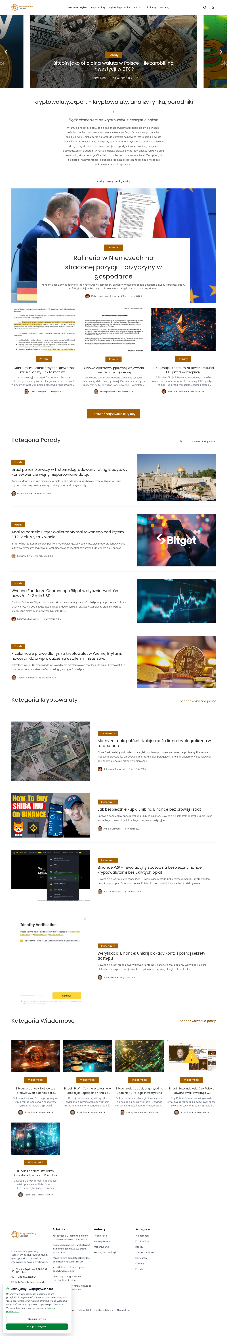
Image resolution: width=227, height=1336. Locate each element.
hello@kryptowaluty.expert (29, 1282)
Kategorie (142, 1229)
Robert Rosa (100, 1235)
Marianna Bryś (101, 1246)
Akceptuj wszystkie (37, 1326)
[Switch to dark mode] (213, 7)
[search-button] (204, 7)
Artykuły (59, 1229)
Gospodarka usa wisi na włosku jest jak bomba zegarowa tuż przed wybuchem (71, 1248)
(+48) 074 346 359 (25, 1277)
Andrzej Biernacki (103, 1241)
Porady (113, 55)
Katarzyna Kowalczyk (105, 1252)
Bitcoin (137, 7)
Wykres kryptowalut (119, 7)
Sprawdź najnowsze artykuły (113, 414)
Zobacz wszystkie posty (198, 441)
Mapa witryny (123, 1310)
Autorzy (99, 1229)
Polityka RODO (84, 1310)
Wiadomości (35, 1080)
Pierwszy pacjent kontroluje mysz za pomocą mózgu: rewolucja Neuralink (72, 1289)
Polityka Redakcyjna (104, 1310)
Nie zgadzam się (37, 1319)
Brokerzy (164, 7)
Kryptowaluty (98, 7)
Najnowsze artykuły (77, 7)
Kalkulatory (150, 7)
